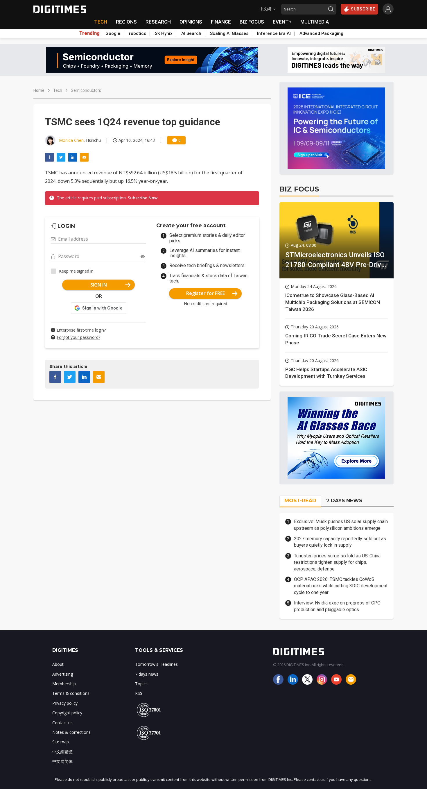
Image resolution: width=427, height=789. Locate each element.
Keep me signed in (76, 271)
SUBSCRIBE (363, 9)
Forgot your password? (78, 337)
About (58, 664)
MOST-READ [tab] (300, 500)
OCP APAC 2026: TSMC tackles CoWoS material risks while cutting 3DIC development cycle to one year (340, 586)
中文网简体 (62, 761)
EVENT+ (282, 22)
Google (112, 33)
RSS (138, 693)
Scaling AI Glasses (229, 33)
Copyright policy (67, 712)
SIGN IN (98, 285)
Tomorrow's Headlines (156, 664)
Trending (89, 33)
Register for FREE (205, 293)
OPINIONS (191, 22)
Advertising (62, 674)
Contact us (62, 722)
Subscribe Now (142, 198)
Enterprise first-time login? (81, 330)
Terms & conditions (70, 693)
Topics (141, 683)
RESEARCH (158, 22)
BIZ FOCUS (252, 22)
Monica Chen (71, 140)
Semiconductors (86, 90)
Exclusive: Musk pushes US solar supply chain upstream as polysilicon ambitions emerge (341, 525)
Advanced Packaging (321, 33)
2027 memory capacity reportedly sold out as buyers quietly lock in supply (340, 542)
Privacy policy (65, 703)
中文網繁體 (62, 751)
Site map (60, 742)
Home (38, 90)
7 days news (146, 674)
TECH (100, 22)
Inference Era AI (274, 33)
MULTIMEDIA (314, 22)
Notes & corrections (71, 732)
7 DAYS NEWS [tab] (344, 500)
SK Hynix (164, 33)
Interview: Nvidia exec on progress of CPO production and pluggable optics (337, 606)
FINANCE (221, 22)
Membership (64, 683)
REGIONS (126, 22)
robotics (137, 33)
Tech (57, 90)
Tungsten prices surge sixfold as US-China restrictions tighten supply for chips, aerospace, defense (337, 562)
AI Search (191, 33)
